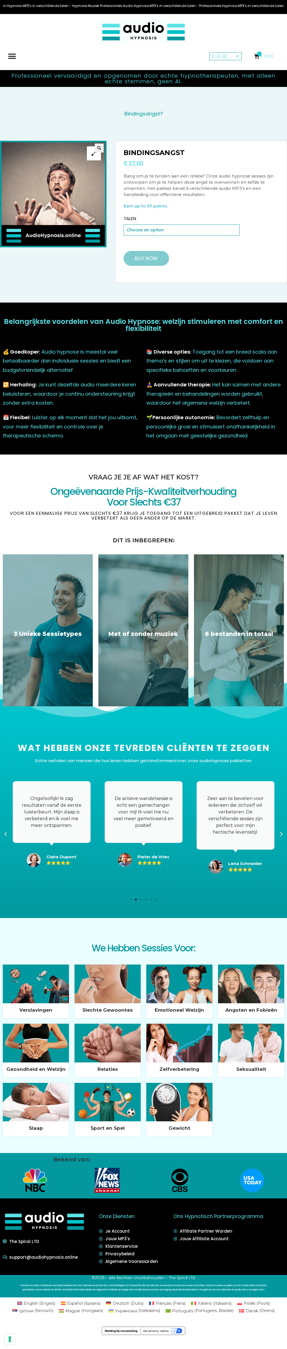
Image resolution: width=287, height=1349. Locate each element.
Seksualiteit (251, 1069)
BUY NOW (146, 258)
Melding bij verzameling (121, 1330)
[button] (12, 56)
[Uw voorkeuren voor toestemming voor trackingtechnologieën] (9, 1339)
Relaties (108, 1069)
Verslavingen (35, 1010)
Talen (130, 219)
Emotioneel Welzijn (179, 1010)
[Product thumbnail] (94, 153)
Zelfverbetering (179, 1069)
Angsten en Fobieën (251, 1010)
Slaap (36, 1128)
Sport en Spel (108, 1128)
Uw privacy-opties (156, 1330)
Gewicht (179, 1128)
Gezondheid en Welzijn (36, 1069)
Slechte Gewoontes (107, 1010)
